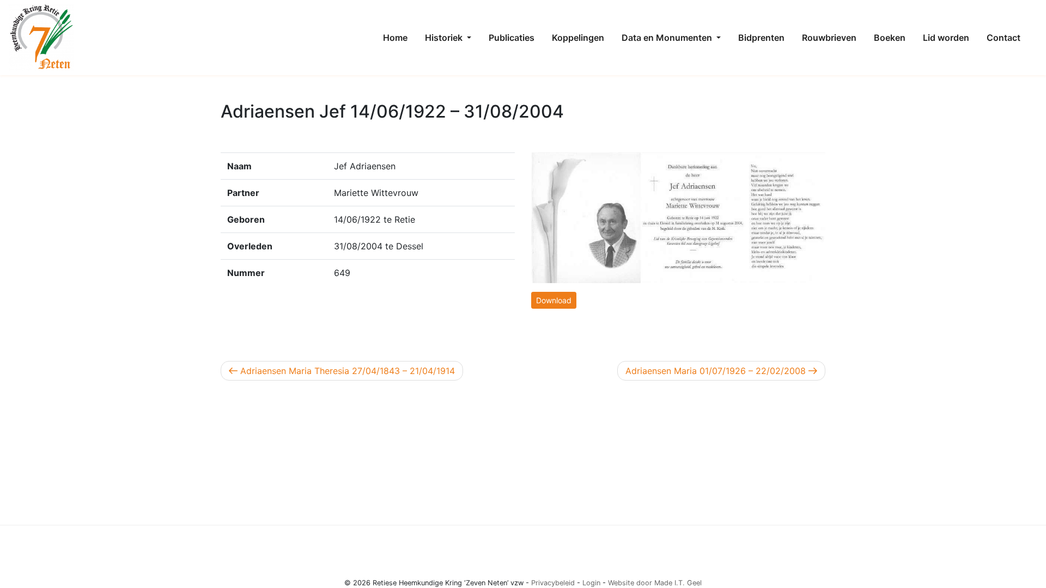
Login (591, 583)
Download (553, 300)
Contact (1003, 37)
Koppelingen (578, 37)
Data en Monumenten (668, 37)
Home (395, 37)
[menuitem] (395, 37)
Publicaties (511, 37)
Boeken (889, 37)
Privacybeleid (553, 583)
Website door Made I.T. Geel (655, 583)
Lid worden (946, 37)
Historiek (445, 37)
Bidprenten (761, 37)
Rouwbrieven (829, 37)
